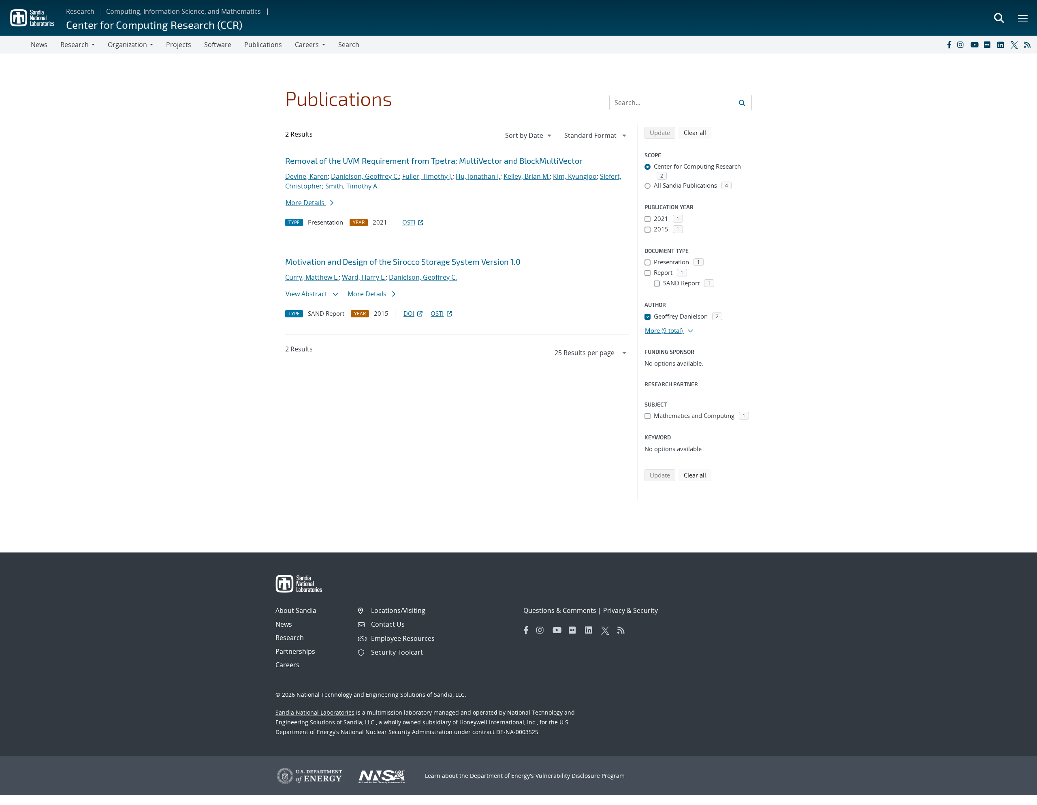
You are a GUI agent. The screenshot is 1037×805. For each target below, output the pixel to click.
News (39, 44)
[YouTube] (975, 44)
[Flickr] (989, 44)
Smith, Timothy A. (352, 186)
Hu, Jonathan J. (478, 176)
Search (348, 44)
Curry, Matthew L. (312, 277)
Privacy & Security (630, 610)
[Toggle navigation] (15, 45)
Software (217, 44)
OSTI (408, 222)
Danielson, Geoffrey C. (365, 176)
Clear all (697, 132)
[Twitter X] (1015, 44)
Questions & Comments (559, 610)
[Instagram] (962, 44)
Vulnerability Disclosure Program (580, 775)
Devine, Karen (306, 176)
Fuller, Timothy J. (427, 176)
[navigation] (529, 135)
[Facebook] (949, 44)
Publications (263, 44)
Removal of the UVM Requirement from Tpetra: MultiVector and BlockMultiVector (434, 160)
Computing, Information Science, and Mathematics (183, 11)
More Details (306, 202)
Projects (178, 44)
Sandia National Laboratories (314, 712)
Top (1013, 795)
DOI (408, 313)
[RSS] (1029, 44)
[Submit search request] (742, 102)
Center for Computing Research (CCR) (154, 24)
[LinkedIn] (1002, 44)
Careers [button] (307, 44)
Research (80, 11)
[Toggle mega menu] (1023, 18)
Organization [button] (127, 44)
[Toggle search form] (999, 18)
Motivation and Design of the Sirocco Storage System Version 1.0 (403, 261)
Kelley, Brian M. (527, 176)
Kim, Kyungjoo (575, 176)
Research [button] (74, 44)
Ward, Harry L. (364, 277)
